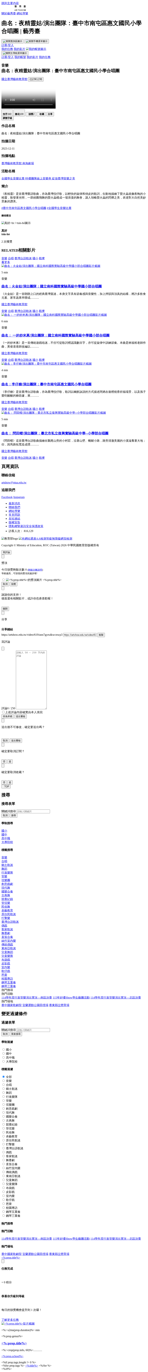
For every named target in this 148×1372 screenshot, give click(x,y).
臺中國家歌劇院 (11, 1005)
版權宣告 (14, 522)
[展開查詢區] (12, 41)
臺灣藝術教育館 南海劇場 (17, 163)
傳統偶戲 (7, 944)
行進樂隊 (7, 872)
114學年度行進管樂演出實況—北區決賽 (115, 997)
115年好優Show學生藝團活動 (71, 997)
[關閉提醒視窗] (2, 588)
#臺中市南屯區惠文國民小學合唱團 (23, 208)
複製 (101, 635)
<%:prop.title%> (10, 1257)
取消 (5, 584)
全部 (9, 1076)
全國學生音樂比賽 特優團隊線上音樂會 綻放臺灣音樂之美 (38, 178)
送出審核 (20, 716)
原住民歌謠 (8, 914)
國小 (35, 258)
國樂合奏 (7, 891)
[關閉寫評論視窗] (2, 648)
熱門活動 (7, 993)
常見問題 (14, 514)
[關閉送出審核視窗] (2, 720)
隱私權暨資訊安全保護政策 (26, 526)
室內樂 (5, 967)
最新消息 (14, 503)
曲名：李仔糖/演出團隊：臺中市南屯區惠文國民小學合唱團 (46, 384)
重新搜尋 (16, 1034)
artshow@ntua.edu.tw (14, 482)
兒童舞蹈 (7, 952)
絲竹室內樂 (8, 940)
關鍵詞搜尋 (8, 811)
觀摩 (42, 258)
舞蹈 (4, 868)
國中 (4, 834)
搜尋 (13, 815)
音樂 (4, 258)
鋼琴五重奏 (8, 982)
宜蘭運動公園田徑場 (35, 1005)
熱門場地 (7, 1001)
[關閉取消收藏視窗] (2, 766)
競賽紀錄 (7, 899)
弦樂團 (5, 880)
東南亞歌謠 (8, 948)
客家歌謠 (7, 929)
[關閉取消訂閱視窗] (2, 745)
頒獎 (13, 584)
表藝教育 (7, 910)
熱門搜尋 (7, 989)
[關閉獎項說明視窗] (2, 556)
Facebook (7, 497)
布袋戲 (5, 959)
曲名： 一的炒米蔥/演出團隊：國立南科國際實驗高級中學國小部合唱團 (55, 335)
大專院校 (7, 842)
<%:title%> (31, 1365)
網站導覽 (22, 13)
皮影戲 (5, 963)
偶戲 (4, 925)
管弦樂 (5, 902)
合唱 (11, 258)
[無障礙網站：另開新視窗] (45, 538)
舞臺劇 (5, 933)
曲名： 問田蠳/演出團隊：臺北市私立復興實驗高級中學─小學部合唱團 (54, 433)
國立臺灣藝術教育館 (14, 79)
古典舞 (5, 895)
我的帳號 (20, 57)
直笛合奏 (7, 936)
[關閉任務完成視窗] (2, 1261)
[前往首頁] (13, 10)
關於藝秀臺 (8, 13)
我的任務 (7, 48)
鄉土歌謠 (7, 865)
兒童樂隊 (7, 955)
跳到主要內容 (10, 3)
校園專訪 (7, 978)
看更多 (5, 262)
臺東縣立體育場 (59, 1005)
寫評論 (6, 552)
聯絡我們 (14, 507)
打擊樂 (5, 918)
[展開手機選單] (36, 41)
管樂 (4, 876)
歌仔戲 (5, 971)
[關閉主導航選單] (14, 53)
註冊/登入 (7, 45)
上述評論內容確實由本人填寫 (24, 712)
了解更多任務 (10, 1319)
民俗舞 (5, 906)
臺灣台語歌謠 (23, 258)
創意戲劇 (7, 883)
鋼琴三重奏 (8, 986)
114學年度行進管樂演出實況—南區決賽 (26, 997)
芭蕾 (4, 974)
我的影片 (19, 48)
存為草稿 (7, 716)
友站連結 (14, 518)
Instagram (19, 497)
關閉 (5, 608)
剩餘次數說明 (35, 569)
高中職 (5, 838)
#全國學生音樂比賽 (59, 208)
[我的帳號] (36, 48)
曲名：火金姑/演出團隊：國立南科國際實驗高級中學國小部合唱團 (51, 286)
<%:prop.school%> (12, 1356)
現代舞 (5, 887)
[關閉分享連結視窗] (2, 613)
